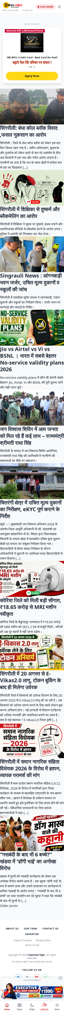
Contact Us (50, 928)
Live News (46, 6)
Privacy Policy (43, 940)
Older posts (9, 905)
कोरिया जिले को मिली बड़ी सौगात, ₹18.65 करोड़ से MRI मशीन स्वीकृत (30, 607)
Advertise (32, 934)
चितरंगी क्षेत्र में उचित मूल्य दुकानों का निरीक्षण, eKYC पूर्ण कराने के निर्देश (31, 509)
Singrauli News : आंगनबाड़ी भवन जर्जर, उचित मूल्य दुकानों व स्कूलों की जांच (31, 282)
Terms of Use (32, 945)
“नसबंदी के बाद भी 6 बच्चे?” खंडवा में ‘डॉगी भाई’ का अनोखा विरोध (28, 861)
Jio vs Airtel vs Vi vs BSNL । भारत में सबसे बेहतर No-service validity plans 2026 (32, 359)
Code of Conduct (23, 940)
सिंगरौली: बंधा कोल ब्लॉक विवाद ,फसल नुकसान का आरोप (29, 131)
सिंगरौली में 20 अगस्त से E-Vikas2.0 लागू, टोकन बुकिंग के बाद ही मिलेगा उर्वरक (30, 680)
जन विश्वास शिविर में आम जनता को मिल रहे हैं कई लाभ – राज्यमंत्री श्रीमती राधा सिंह (32, 435)
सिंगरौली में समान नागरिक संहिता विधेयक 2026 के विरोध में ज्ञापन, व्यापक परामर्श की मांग (30, 768)
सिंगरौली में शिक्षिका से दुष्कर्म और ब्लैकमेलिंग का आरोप (30, 212)
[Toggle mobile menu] (59, 7)
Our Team (30, 928)
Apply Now (32, 76)
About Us (12, 928)
